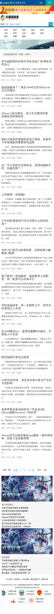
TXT (38, 579)
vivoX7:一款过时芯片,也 (12, 563)
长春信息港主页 (10, 54)
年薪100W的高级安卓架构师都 (15, 508)
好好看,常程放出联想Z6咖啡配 (15, 511)
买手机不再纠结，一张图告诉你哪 (16, 570)
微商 (24, 36)
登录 (50, 3)
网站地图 (33, 579)
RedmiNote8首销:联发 (11, 514)
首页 (6, 30)
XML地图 (25, 579)
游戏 (33, 33)
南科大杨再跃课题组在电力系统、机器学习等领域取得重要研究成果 (26, 141)
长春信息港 (21, 585)
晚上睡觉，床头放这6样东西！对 (16, 573)
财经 (24, 30)
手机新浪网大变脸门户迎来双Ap (15, 560)
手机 (23, 3)
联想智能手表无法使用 (15, 357)
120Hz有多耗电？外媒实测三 (14, 520)
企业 (24, 33)
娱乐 (33, 30)
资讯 (15, 30)
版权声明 (44, 579)
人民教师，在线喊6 (13, 194)
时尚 (15, 33)
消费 (15, 36)
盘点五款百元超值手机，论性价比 (16, 526)
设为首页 (6, 3)
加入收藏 (16, 3)
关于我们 (9, 579)
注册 (41, 3)
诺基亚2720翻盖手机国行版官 (15, 566)
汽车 (6, 33)
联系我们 (17, 579)
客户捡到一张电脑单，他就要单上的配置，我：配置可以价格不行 (24, 277)
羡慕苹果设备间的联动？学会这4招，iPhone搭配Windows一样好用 (24, 411)
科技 (42, 30)
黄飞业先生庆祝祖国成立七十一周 (16, 523)
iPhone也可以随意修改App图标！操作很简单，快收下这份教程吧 (27, 437)
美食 (42, 33)
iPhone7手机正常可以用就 (13, 517)
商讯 (6, 36)
